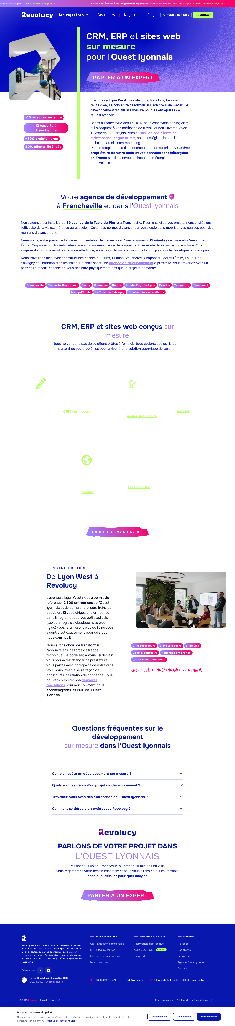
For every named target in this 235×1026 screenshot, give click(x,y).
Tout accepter (209, 1016)
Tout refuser (184, 1016)
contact (205, 14)
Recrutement (186, 956)
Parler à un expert (123, 77)
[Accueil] (37, 15)
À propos (183, 943)
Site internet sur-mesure (105, 956)
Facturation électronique (149, 943)
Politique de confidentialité (60, 1020)
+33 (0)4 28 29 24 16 (105, 980)
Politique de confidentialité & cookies (196, 1000)
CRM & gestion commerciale (107, 943)
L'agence (131, 15)
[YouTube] (48, 970)
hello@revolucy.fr (135, 980)
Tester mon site (178, 14)
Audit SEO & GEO (149, 950)
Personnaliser (159, 1016)
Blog (150, 15)
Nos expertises (72, 15)
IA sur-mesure (99, 962)
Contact (182, 968)
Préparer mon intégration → (28, 3)
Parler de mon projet (117, 532)
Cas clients (106, 15)
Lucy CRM (140, 956)
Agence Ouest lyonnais (192, 962)
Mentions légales (164, 1000)
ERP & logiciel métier (102, 950)
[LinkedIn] (40, 970)
